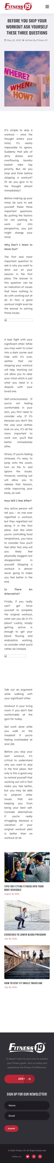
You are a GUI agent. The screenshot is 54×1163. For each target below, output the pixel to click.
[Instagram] (40, 1157)
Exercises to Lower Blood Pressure (25, 935)
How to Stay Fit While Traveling (23, 983)
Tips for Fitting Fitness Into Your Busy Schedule (24, 888)
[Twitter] (28, 1157)
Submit (11, 1128)
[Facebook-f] (34, 1157)
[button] (47, 6)
